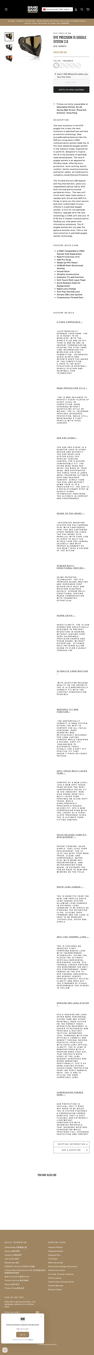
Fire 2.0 (67, 65)
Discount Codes (54, 1289)
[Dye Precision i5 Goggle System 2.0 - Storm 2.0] (20, 1216)
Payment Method (55, 1247)
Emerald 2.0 (72, 65)
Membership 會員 (12, 1263)
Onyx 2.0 (61, 65)
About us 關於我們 (12, 1251)
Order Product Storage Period (61, 1282)
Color (63, 61)
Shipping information (71, 1144)
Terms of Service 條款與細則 (17, 1280)
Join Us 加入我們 (12, 1259)
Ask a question (71, 1150)
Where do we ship (55, 1263)
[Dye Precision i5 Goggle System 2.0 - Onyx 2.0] (11, 1216)
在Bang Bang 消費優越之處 (16, 1247)
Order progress (54, 1278)
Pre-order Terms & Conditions (61, 1274)
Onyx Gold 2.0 (56, 65)
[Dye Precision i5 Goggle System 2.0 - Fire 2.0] (14, 1216)
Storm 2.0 (78, 65)
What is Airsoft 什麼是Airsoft (17, 1276)
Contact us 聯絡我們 (13, 1255)
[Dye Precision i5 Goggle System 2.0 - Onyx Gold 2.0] (8, 1216)
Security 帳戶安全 (12, 1284)
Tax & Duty (52, 1259)
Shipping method (55, 1251)
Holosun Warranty (55, 1285)
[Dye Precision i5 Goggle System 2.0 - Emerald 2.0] (17, 1216)
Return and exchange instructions (62, 1266)
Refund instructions (56, 1270)
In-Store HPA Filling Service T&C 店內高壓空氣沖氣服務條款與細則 (25, 1271)
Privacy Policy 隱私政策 (14, 1288)
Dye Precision (62, 33)
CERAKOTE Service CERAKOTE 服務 (20, 1266)
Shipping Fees (54, 1255)
